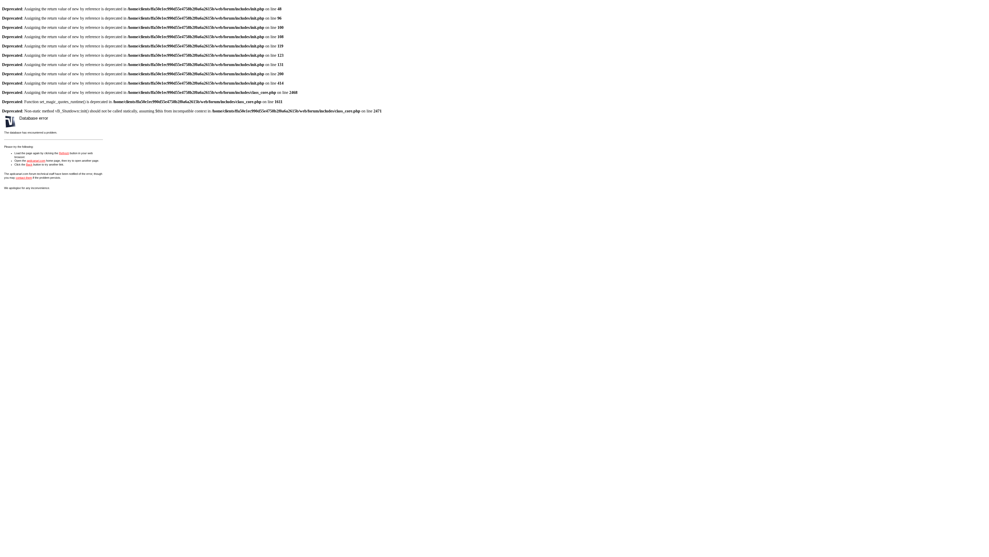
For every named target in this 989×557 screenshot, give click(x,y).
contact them (24, 177)
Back (29, 164)
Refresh (64, 153)
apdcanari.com (36, 160)
